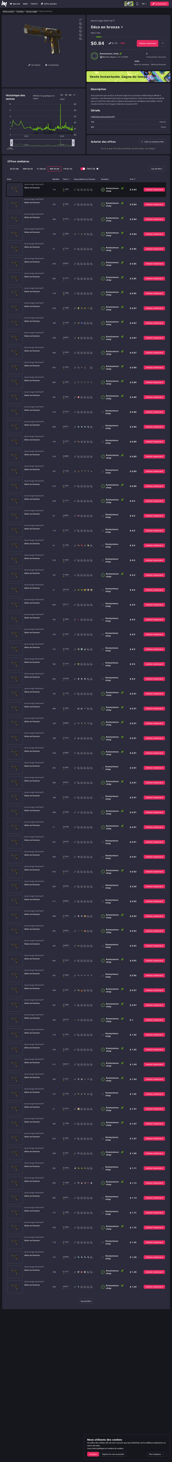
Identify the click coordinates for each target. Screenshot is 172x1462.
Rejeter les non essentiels (113, 1454)
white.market (8, 11)
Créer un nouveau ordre (154, 142)
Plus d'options (155, 1454)
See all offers (156, 169)
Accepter (93, 1454)
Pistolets (20, 11)
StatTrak (91, 168)
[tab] (14, 168)
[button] (144, 4)
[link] (8, 11)
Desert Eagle (31, 11)
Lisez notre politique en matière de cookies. (105, 1448)
